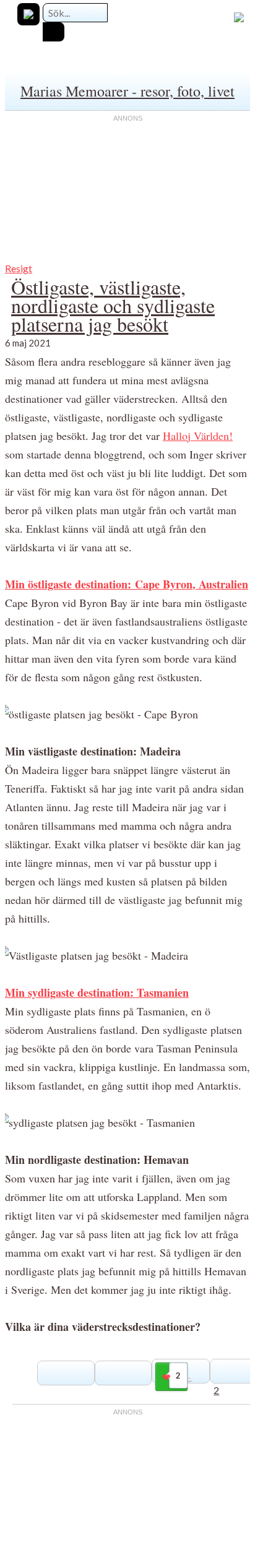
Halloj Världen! (198, 435)
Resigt (18, 268)
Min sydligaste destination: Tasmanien (97, 992)
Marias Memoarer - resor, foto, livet (127, 91)
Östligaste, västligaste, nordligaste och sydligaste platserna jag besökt (113, 305)
